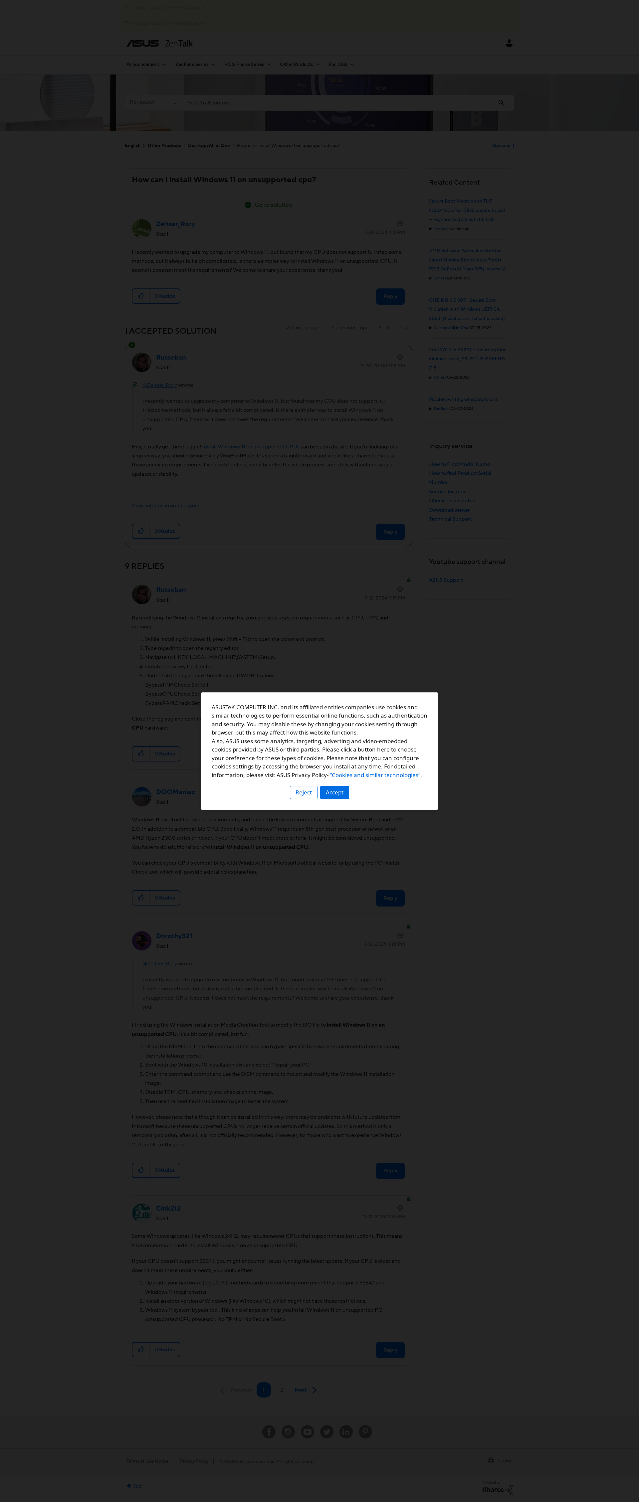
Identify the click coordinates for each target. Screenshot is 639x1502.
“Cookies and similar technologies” (375, 775)
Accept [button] (334, 792)
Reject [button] (304, 792)
